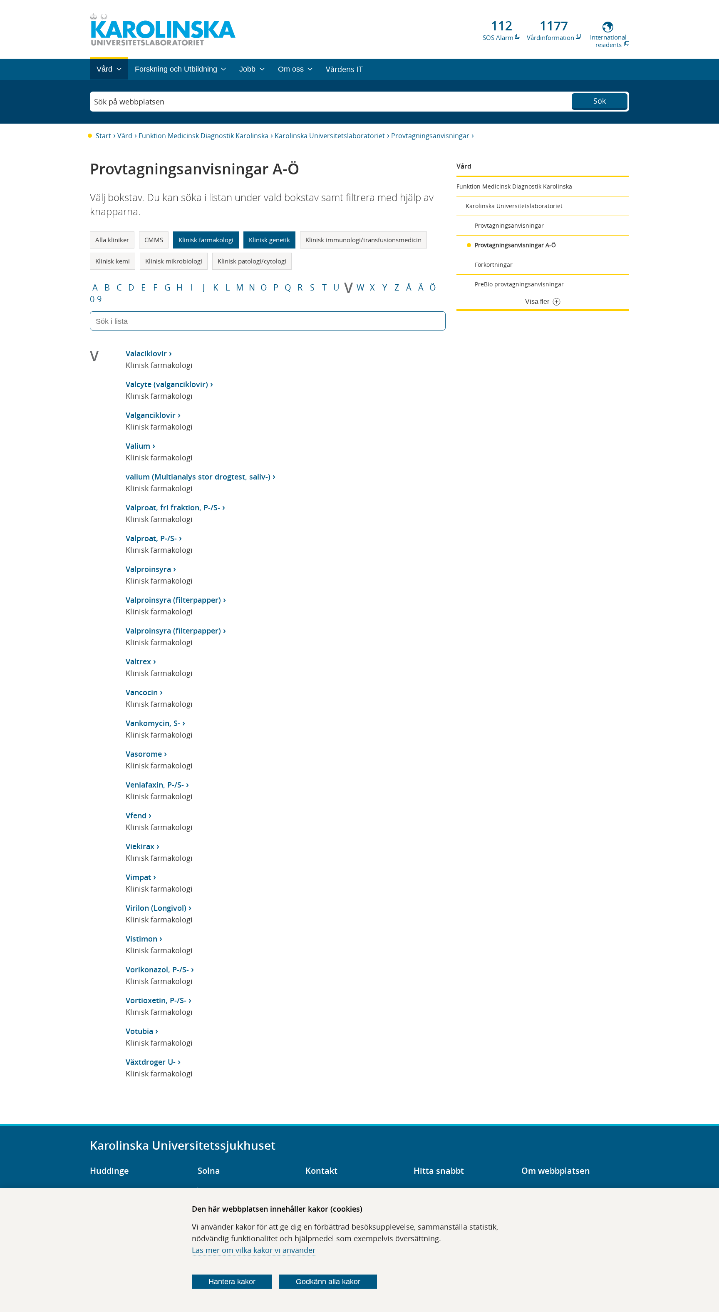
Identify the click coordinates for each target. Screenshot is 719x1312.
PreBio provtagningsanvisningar (519, 284)
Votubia (139, 1031)
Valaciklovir (146, 353)
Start (103, 135)
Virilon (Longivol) (156, 908)
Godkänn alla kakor (328, 1281)
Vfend (136, 815)
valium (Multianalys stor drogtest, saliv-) (198, 477)
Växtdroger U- (151, 1062)
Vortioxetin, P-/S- (156, 1000)
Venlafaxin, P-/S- (155, 785)
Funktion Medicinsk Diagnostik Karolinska (203, 135)
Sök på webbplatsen (129, 102)
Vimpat (138, 877)
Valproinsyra (148, 569)
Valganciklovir (151, 415)
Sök (599, 101)
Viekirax (140, 846)
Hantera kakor (231, 1281)
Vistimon (141, 939)
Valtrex (138, 661)
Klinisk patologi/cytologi (252, 261)
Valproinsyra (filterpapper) (173, 600)
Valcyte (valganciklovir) (167, 384)
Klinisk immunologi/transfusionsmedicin (363, 240)
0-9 (96, 299)
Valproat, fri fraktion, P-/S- (173, 507)
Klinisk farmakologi (206, 240)
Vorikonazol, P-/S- (157, 969)
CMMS (153, 240)
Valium (138, 446)
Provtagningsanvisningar (430, 135)
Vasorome (144, 754)
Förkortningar (494, 264)
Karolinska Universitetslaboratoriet (330, 135)
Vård (124, 135)
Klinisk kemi (112, 261)
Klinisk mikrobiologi (173, 261)
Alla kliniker (112, 240)
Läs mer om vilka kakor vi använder (253, 1250)
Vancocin (142, 692)
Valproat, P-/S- (151, 538)
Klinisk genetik (269, 240)
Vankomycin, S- (153, 723)
